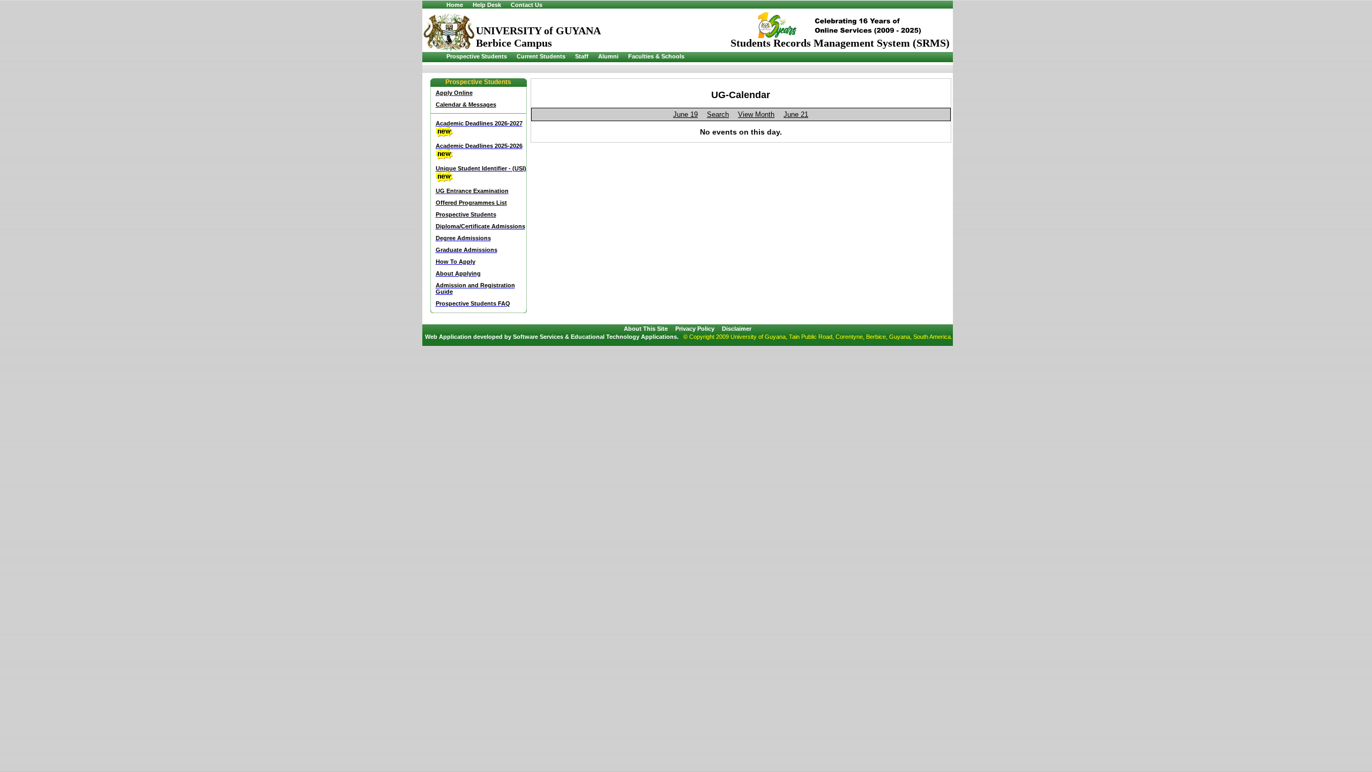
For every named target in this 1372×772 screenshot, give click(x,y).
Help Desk (487, 5)
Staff (581, 56)
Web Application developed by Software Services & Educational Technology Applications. (551, 336)
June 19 (685, 114)
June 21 (796, 114)
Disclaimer (736, 328)
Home (454, 5)
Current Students (541, 56)
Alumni (608, 56)
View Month (756, 114)
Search (718, 114)
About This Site (646, 328)
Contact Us (526, 5)
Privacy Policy (694, 328)
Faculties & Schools (656, 56)
